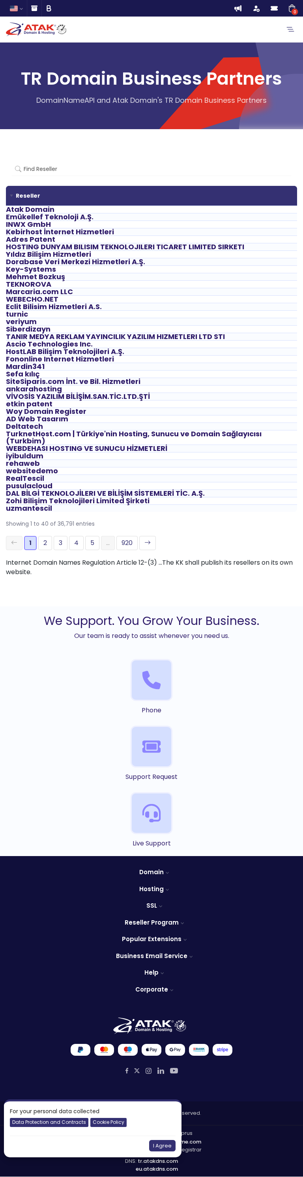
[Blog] (48, 8)
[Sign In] (256, 8)
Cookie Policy (108, 1122)
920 (127, 542)
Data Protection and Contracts (49, 1122)
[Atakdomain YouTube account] (174, 1070)
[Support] (274, 8)
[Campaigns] (237, 8)
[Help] (34, 8)
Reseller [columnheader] (28, 196)
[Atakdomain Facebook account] (126, 1070)
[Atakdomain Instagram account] (149, 1071)
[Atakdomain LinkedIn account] (160, 1071)
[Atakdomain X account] (137, 1070)
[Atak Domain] (36, 29)
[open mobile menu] (290, 29)
